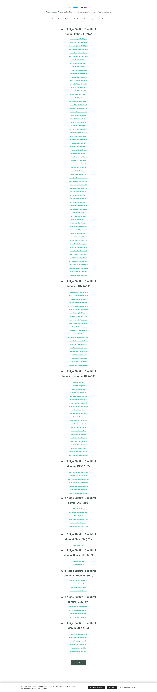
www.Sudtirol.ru (78, 561)
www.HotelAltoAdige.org (78, 617)
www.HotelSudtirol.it (78, 171)
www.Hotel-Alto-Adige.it (78, 129)
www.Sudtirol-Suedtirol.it (78, 237)
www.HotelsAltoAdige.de (78, 420)
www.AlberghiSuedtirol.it (78, 73)
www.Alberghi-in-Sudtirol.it (78, 53)
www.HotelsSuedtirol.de (78, 424)
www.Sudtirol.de (78, 382)
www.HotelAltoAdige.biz (78, 644)
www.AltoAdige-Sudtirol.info (78, 482)
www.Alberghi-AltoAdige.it (78, 42)
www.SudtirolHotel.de (78, 445)
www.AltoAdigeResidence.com (78, 306)
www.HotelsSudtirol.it (78, 167)
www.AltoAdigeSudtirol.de (78, 396)
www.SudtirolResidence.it (78, 223)
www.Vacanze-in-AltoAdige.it (78, 265)
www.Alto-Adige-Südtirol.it (78, 108)
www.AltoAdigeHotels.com (78, 302)
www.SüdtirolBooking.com (78, 344)
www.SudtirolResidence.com (78, 365)
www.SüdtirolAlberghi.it (78, 198)
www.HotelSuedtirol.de (78, 434)
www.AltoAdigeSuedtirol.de (78, 403)
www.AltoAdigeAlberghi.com (78, 295)
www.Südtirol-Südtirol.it (78, 233)
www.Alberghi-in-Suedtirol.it (78, 56)
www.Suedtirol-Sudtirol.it (78, 251)
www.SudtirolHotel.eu (78, 587)
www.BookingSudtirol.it (78, 115)
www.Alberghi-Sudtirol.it (78, 63)
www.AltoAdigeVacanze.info (78, 486)
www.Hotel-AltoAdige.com (78, 320)
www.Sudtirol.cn (78, 545)
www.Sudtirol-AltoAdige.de (78, 441)
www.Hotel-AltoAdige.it (78, 126)
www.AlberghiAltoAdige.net (78, 509)
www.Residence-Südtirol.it (78, 188)
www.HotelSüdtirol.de (78, 431)
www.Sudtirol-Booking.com (78, 351)
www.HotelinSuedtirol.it (78, 153)
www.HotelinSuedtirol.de (78, 413)
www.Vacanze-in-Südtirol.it (78, 275)
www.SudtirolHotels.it (78, 219)
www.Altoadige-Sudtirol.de (78, 399)
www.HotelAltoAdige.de (78, 410)
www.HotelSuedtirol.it (78, 174)
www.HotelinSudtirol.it (78, 143)
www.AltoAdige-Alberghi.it (78, 84)
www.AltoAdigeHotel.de (78, 389)
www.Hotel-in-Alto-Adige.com (78, 327)
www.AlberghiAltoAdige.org (78, 606)
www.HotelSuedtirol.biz (78, 648)
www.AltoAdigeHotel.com (78, 299)
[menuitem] (54, 19)
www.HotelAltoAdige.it (78, 122)
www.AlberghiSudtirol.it (78, 60)
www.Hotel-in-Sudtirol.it (78, 146)
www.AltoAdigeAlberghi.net (78, 512)
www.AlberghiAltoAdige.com (78, 292)
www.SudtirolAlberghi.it (78, 192)
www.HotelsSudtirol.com (78, 334)
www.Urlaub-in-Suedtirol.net (78, 526)
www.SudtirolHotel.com (78, 355)
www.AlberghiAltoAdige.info (78, 472)
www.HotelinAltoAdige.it (78, 132)
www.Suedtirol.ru (78, 564)
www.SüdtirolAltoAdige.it (78, 205)
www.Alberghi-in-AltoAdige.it (78, 46)
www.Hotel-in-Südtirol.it (78, 150)
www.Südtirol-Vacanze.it (78, 240)
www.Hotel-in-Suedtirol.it (78, 157)
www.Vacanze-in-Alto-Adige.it (78, 268)
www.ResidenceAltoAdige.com (78, 337)
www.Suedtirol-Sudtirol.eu (78, 591)
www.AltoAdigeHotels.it (78, 98)
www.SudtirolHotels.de (78, 448)
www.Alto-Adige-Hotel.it (78, 94)
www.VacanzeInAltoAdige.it (78, 261)
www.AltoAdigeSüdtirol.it (78, 105)
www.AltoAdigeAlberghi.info (78, 476)
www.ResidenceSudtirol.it (78, 185)
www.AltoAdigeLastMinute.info (78, 479)
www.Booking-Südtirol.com (78, 313)
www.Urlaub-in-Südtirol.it (78, 254)
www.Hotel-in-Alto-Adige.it (78, 139)
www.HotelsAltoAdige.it (78, 160)
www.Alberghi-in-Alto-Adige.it (78, 49)
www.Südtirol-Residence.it (78, 230)
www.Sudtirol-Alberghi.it (78, 195)
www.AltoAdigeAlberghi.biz (78, 637)
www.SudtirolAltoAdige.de (78, 438)
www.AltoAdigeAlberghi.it (78, 80)
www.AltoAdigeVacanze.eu (78, 580)
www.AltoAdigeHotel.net (78, 516)
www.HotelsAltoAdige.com (78, 330)
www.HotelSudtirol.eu (78, 584)
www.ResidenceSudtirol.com (78, 341)
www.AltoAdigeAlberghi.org (78, 610)
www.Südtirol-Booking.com (78, 348)
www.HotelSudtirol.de (78, 427)
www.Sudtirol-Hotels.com (78, 362)
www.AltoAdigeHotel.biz (78, 641)
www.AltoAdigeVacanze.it (78, 112)
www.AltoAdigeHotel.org (78, 613)
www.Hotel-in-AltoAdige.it (78, 136)
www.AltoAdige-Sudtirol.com (78, 309)
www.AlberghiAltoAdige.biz (78, 634)
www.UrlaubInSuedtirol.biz (78, 651)
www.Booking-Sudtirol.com (78, 316)
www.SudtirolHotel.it (78, 212)
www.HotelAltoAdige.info (78, 489)
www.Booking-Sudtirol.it (78, 119)
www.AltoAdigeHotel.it (78, 87)
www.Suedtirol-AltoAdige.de (78, 455)
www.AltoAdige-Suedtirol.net (78, 519)
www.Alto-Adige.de (78, 386)
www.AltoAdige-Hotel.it (78, 91)
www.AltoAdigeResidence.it (78, 101)
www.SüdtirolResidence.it (78, 226)
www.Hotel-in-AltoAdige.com (78, 323)
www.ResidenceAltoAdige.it (78, 178)
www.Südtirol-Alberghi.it (78, 202)
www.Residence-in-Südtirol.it (78, 181)
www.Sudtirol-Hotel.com (78, 358)
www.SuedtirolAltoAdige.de (78, 451)
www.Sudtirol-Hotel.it (78, 216)
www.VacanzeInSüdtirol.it (78, 271)
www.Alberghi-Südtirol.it (78, 70)
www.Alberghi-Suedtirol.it (78, 77)
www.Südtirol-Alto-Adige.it (78, 209)
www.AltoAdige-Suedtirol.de (78, 406)
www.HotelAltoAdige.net (78, 523)
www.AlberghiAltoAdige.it (78, 39)
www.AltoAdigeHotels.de (78, 392)
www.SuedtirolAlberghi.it (78, 244)
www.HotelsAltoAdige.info (78, 493)
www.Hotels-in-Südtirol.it (78, 164)
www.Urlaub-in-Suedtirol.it (78, 258)
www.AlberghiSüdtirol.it (78, 67)
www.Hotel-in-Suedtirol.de (78, 417)
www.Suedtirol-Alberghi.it (78, 247)
